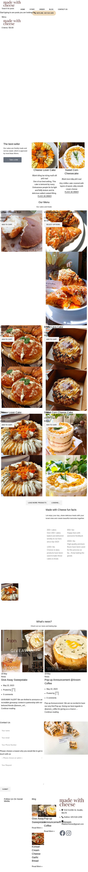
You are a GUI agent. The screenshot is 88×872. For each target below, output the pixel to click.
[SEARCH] (85, 8)
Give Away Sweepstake (14, 679)
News (3, 677)
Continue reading (8, 708)
